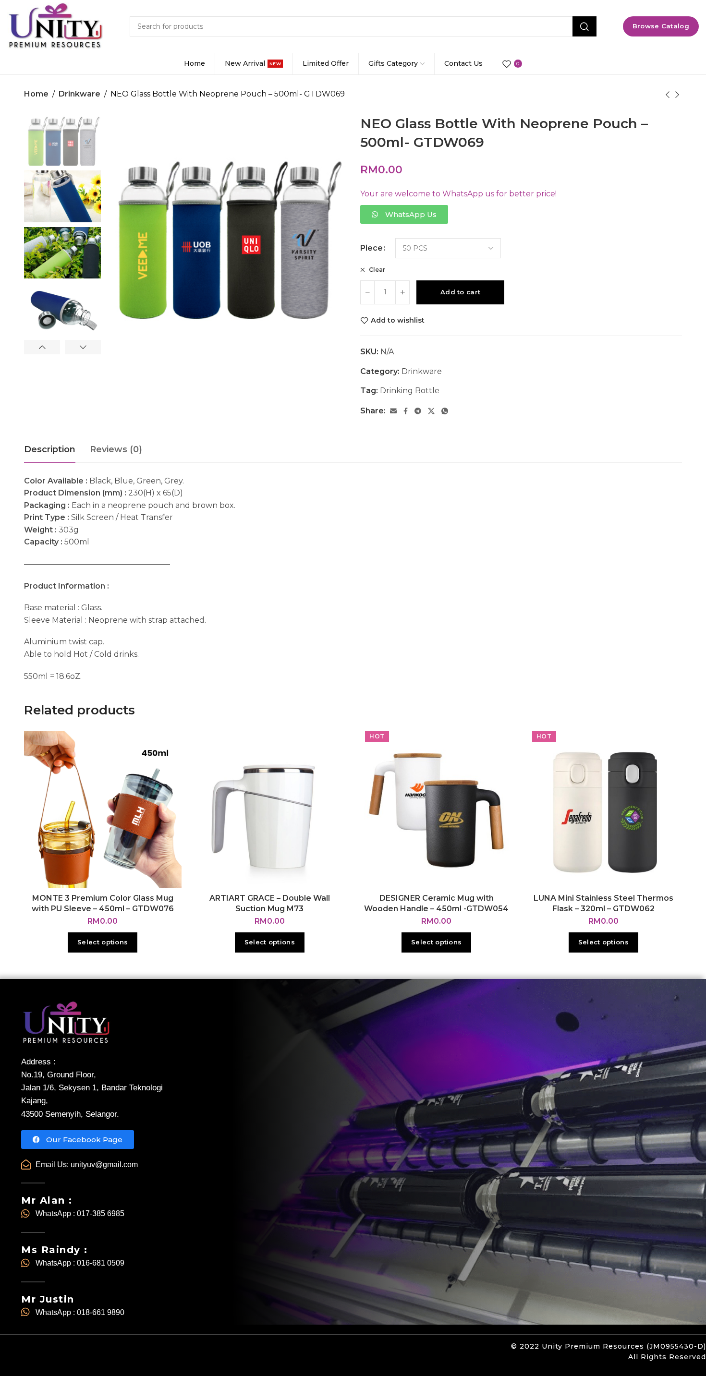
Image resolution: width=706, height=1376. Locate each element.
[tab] (50, 449)
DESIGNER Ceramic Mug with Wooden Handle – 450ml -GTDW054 (436, 903)
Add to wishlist (398, 320)
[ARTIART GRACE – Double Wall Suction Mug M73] (270, 810)
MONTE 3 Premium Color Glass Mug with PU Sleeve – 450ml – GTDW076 (103, 903)
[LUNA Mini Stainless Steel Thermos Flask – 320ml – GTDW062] (603, 810)
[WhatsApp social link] (444, 411)
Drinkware (79, 93)
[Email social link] (393, 411)
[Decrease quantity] (367, 292)
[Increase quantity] (402, 292)
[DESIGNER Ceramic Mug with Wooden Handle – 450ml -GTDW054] (436, 810)
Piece (371, 248)
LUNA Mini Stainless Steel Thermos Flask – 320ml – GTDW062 (603, 903)
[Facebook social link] (405, 411)
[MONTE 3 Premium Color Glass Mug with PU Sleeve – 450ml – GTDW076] (103, 810)
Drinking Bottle (409, 390)
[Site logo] (55, 26)
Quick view (164, 772)
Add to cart (460, 292)
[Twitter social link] (431, 411)
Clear (376, 269)
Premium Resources (604, 1346)
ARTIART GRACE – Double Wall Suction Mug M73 (269, 903)
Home (36, 93)
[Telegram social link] (418, 411)
